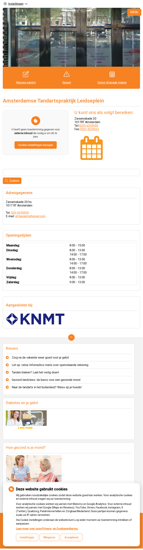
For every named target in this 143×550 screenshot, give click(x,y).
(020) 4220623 (89, 129)
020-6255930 (20, 212)
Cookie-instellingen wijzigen (35, 145)
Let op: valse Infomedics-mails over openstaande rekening (50, 365)
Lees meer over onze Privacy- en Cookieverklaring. (47, 528)
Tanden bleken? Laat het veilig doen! (35, 372)
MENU (134, 12)
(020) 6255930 (88, 125)
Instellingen (27, 537)
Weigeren (49, 537)
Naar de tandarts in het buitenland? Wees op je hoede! (47, 387)
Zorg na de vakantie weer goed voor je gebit (40, 357)
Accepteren (71, 537)
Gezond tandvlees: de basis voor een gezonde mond (46, 380)
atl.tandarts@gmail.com (30, 216)
